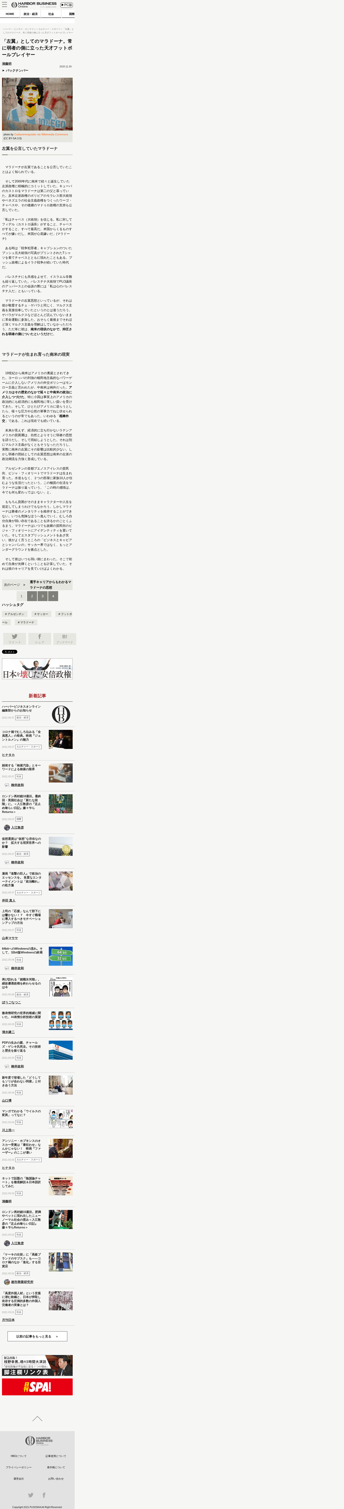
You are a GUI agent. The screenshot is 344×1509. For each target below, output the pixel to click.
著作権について (56, 1467)
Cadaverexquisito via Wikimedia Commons (41, 134)
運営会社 (19, 1478)
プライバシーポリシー (19, 1467)
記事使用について (56, 1456)
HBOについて (19, 1456)
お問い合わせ (56, 1478)
